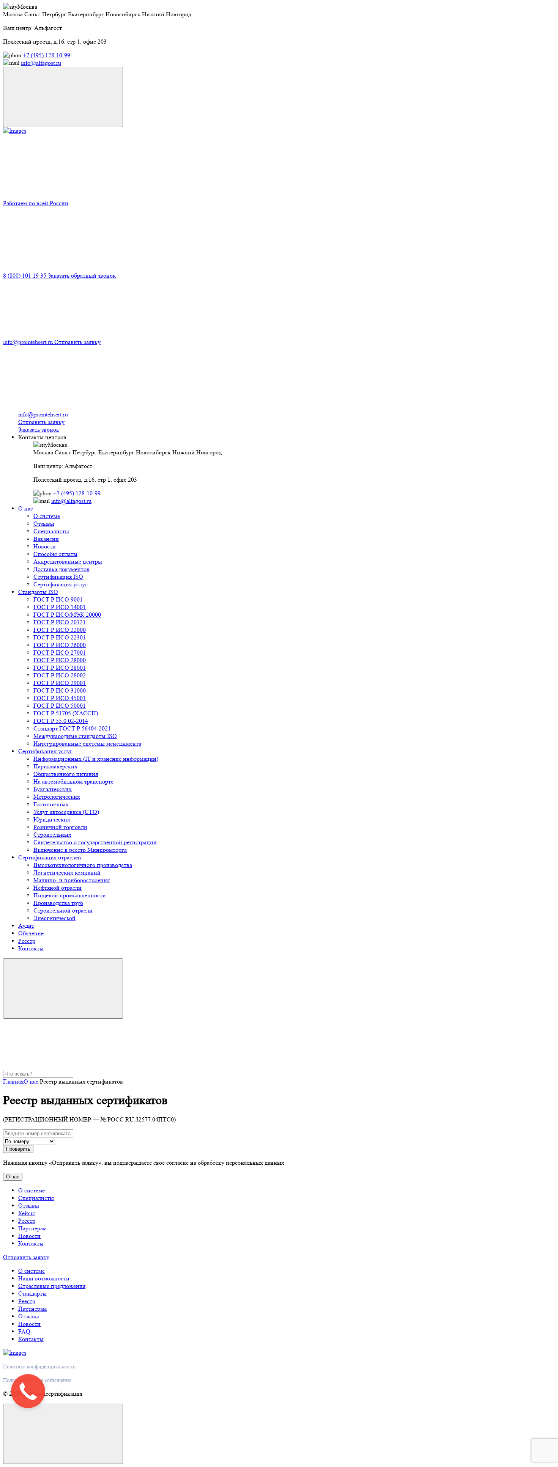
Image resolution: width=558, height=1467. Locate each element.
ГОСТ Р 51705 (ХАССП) (65, 713)
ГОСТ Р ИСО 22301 (59, 637)
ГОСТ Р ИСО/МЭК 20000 (67, 614)
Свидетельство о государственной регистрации (95, 842)
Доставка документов (61, 569)
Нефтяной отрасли (57, 887)
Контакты (31, 948)
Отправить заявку (77, 342)
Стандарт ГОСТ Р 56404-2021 (72, 728)
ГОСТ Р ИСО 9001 (58, 599)
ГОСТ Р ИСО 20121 (59, 622)
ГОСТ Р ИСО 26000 (59, 645)
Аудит (26, 925)
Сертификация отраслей (49, 857)
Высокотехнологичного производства (82, 865)
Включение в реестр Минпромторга (80, 849)
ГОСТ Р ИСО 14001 (59, 607)
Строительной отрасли (63, 910)
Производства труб (58, 902)
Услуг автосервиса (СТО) (66, 811)
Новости (44, 546)
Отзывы (43, 523)
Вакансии (46, 538)
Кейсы (26, 1213)
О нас (25, 508)
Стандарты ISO (38, 591)
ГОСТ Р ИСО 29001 (59, 682)
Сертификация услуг (60, 584)
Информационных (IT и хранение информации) (95, 758)
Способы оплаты (55, 554)
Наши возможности (43, 1278)
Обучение (31, 933)
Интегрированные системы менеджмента (87, 743)
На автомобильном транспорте (73, 781)
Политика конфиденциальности (39, 1366)
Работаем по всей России (35, 203)
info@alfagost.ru (41, 62)
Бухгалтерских (52, 789)
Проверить (18, 1149)
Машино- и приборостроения (71, 880)
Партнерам (32, 1228)
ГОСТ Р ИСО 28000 (59, 660)
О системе (46, 516)
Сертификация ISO (58, 576)
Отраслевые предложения (51, 1286)
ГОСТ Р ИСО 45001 (59, 698)
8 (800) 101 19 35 (25, 275)
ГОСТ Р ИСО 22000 (59, 629)
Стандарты (32, 1293)
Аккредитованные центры (67, 561)
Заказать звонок (38, 429)
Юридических (51, 819)
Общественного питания (65, 773)
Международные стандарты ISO (75, 736)
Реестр (26, 940)
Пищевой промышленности (69, 895)
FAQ (24, 1331)
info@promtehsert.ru (28, 342)
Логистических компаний (67, 872)
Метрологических (56, 796)
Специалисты (51, 531)
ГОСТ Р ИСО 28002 (59, 675)
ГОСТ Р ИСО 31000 (59, 690)
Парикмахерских (55, 766)
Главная (13, 1081)
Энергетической (54, 918)
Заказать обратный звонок (82, 275)
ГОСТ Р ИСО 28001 (59, 667)
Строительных (52, 834)
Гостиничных (51, 804)
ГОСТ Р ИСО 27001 (59, 652)
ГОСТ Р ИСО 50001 (59, 705)
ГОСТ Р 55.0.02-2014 (60, 720)
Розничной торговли (60, 827)
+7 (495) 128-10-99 (46, 55)
